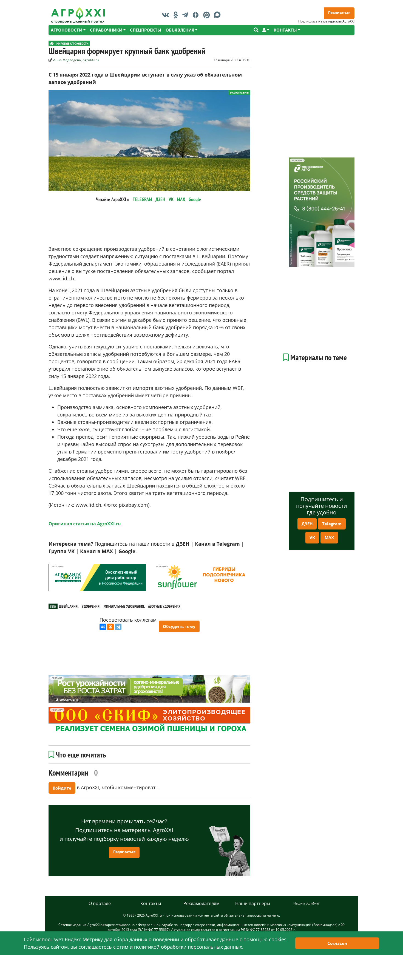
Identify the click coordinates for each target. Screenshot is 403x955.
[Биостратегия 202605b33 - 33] (149, 689)
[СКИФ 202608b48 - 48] (149, 721)
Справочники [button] (106, 30)
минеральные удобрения (124, 606)
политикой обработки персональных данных (188, 946)
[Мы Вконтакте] (167, 14)
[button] (265, 30)
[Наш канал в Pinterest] (207, 14)
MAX (181, 199)
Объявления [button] (180, 30)
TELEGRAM (142, 199)
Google (195, 199)
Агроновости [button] (66, 30)
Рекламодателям (201, 903)
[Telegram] (118, 627)
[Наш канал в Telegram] (186, 14)
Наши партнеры (252, 903)
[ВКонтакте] (103, 627)
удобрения (91, 606)
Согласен (337, 943)
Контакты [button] (285, 30)
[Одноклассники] (110, 627)
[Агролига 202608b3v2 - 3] (97, 577)
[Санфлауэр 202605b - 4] (201, 577)
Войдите (62, 788)
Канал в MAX (96, 551)
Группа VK (62, 551)
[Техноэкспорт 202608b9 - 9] (321, 212)
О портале (100, 903)
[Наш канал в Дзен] (197, 14)
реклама (57, 566)
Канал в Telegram (217, 543)
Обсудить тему (179, 626)
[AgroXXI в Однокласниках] (177, 14)
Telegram (332, 523)
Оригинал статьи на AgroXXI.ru (85, 524)
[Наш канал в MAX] (218, 14)
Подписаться (339, 12)
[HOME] (52, 43)
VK (171, 199)
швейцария (68, 606)
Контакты (150, 903)
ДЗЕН (160, 199)
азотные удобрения (164, 606)
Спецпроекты (145, 30)
